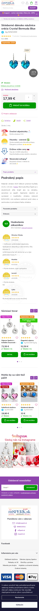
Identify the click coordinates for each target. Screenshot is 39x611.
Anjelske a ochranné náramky (28, 565)
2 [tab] (19, 361)
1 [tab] (17, 361)
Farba (15, 187)
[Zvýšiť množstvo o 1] (34, 95)
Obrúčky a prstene (26, 562)
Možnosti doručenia (11, 89)
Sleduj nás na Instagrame (20, 440)
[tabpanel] (10, 336)
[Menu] (36, 3)
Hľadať (33, 8)
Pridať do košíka (21, 105)
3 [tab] (21, 361)
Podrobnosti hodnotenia (28, 36)
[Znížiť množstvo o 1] (34, 98)
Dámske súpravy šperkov (28, 559)
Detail (9, 355)
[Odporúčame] (9, 327)
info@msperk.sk (21, 523)
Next (36, 310)
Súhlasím (19, 605)
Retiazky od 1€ (13, 562)
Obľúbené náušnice (11, 559)
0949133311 (21, 527)
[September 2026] (29, 394)
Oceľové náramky (20, 568)
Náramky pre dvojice (9, 565)
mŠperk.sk (21, 530)
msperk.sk (21, 534)
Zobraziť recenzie (26, 228)
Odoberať (30, 488)
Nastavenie (19, 597)
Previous (32, 310)
